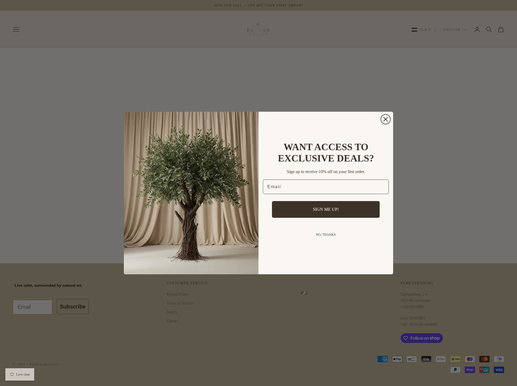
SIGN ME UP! (326, 209)
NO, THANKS (326, 235)
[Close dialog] (385, 119)
